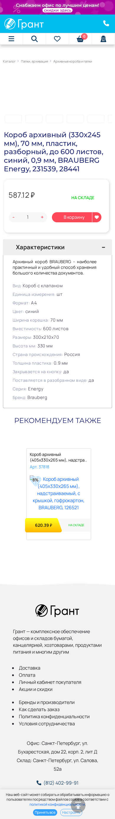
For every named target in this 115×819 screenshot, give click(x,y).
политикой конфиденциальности (57, 804)
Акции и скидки (35, 689)
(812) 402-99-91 (60, 783)
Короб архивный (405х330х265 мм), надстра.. (58, 457)
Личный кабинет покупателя (50, 682)
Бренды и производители (47, 702)
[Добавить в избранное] (96, 217)
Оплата (27, 675)
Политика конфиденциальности (54, 716)
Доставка (29, 668)
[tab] (57, 247)
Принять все (45, 812)
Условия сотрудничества (47, 723)
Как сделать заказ (39, 709)
